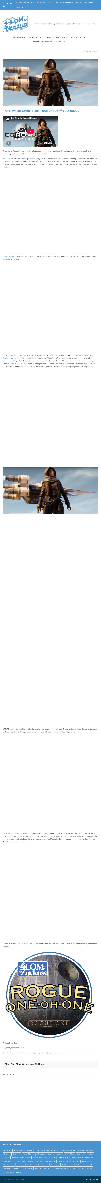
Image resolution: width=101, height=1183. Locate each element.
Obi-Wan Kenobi (50, 1158)
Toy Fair (72, 1168)
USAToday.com (8, 256)
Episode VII (16, 1154)
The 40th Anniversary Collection (68, 1161)
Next (94, 51)
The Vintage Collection (42, 1168)
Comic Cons (55, 1150)
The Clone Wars (9, 1165)
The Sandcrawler (26, 1168)
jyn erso (58, 1053)
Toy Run (80, 1168)
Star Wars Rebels (49, 1161)
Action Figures (33, 1053)
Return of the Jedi (77, 1158)
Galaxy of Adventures (55, 1154)
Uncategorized (9, 1172)
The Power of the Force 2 (83, 1165)
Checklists (29, 1150)
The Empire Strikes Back (25, 1165)
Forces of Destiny (28, 1154)
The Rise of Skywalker (11, 1168)
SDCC (17, 1161)
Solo (23, 1161)
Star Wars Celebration (34, 1161)
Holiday (6, 1158)
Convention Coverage (69, 1150)
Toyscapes (89, 1168)
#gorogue (52, 1053)
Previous (88, 51)
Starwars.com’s (8, 358)
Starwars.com (17, 833)
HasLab (90, 1154)
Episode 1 (7, 1154)
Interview (15, 1158)
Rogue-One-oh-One (31, 944)
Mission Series (37, 1158)
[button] (64, 41)
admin (6, 1053)
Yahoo (12, 729)
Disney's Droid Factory (85, 1150)
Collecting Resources (42, 1150)
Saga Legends (8, 1161)
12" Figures (7, 1150)
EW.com (6, 159)
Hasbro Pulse (81, 1154)
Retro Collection (63, 1158)
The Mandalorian (67, 1165)
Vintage (18, 1172)
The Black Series (87, 1161)
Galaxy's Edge (41, 1154)
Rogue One (41, 1053)
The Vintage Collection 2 (60, 1168)
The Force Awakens (41, 1165)
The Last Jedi (55, 1165)
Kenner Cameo (25, 1158)
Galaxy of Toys (69, 1154)
